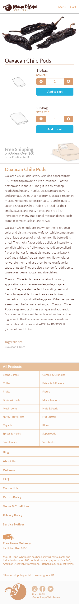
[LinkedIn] (50, 589)
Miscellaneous (50, 400)
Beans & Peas (11, 374)
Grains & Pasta (11, 400)
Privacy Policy (12, 515)
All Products (12, 366)
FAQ (6, 479)
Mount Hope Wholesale (20, 8)
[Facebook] (42, 589)
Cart (73, 7)
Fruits (6, 391)
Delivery (9, 470)
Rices (45, 425)
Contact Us (10, 488)
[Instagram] (35, 589)
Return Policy (12, 497)
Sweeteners (9, 442)
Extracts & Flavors (53, 383)
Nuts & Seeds (50, 408)
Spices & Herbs (12, 433)
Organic (7, 425)
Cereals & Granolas (53, 374)
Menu (62, 7)
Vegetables (48, 442)
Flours (46, 391)
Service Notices (14, 524)
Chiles (6, 383)
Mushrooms (10, 408)
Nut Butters (49, 416)
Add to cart (55, 91)
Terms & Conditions (16, 506)
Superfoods (49, 433)
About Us (9, 461)
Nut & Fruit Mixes (13, 416)
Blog (6, 452)
